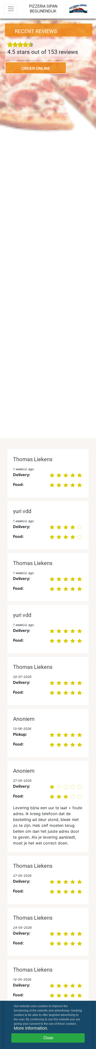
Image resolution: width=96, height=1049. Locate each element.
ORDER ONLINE (35, 68)
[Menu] (11, 9)
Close (48, 1038)
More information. (31, 1028)
